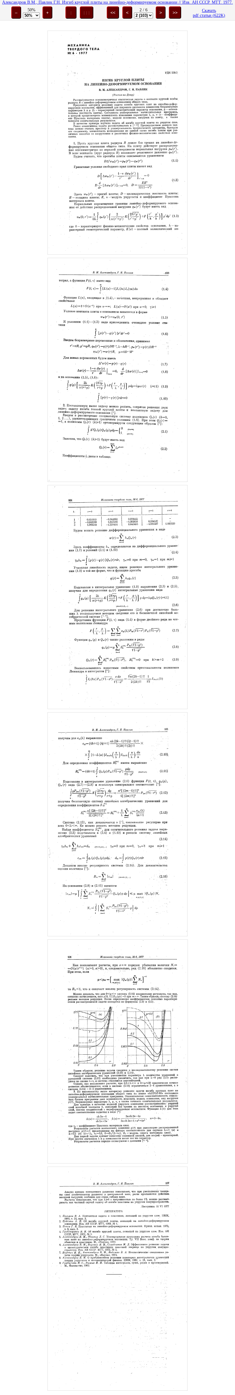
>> (175, 12)
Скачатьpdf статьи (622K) (209, 13)
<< (112, 12)
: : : (87, 12)
